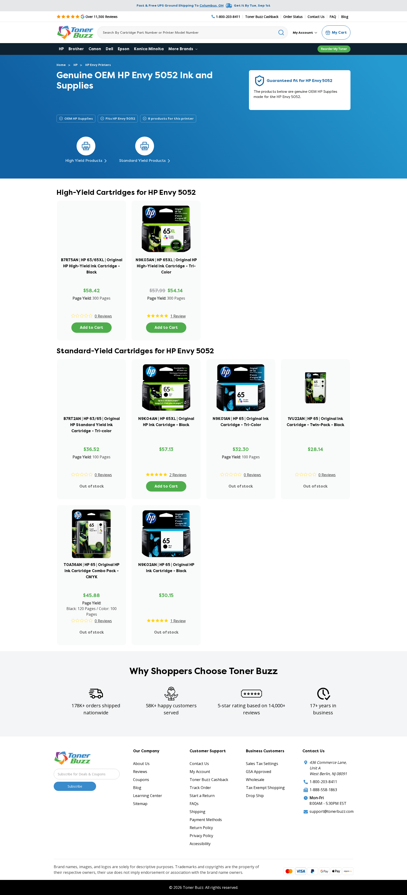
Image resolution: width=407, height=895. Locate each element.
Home (61, 65)
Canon (95, 48)
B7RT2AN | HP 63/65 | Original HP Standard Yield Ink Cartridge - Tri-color (92, 424)
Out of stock (91, 486)
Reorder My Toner (334, 49)
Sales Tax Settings (262, 763)
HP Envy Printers (98, 65)
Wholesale (255, 779)
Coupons (141, 779)
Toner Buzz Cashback (261, 16)
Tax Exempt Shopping (265, 787)
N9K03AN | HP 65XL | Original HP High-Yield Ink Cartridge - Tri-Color (166, 266)
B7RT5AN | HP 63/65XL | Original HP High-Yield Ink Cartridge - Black (91, 266)
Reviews (140, 771)
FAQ (333, 16)
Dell (109, 48)
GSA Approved (258, 771)
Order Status (293, 16)
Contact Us (316, 16)
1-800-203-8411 (323, 781)
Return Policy (201, 827)
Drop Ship (255, 795)
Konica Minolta (149, 48)
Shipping (197, 811)
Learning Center (147, 795)
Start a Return (202, 795)
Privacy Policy (201, 835)
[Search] (281, 32)
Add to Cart (91, 327)
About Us (141, 763)
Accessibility (200, 843)
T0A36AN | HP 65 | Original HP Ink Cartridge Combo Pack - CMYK (91, 570)
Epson (123, 48)
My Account (303, 32)
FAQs (194, 803)
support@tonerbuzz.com (331, 811)
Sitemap (140, 803)
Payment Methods (206, 819)
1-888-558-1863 (323, 789)
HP (61, 48)
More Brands (181, 48)
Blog (344, 16)
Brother (76, 48)
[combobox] (192, 32)
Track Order (200, 787)
